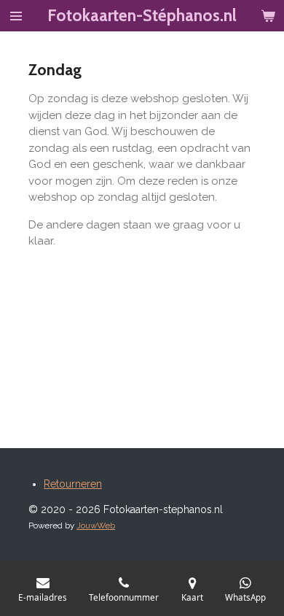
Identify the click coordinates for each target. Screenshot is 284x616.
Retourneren (73, 484)
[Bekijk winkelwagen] (268, 15)
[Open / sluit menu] (16, 15)
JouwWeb (95, 525)
